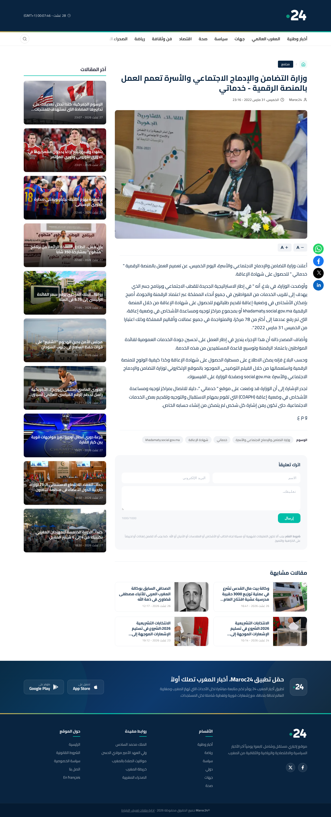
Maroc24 (295, 99)
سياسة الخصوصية (67, 761)
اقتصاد (185, 39)
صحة (203, 39)
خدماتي (222, 440)
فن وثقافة (162, 39)
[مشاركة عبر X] (318, 273)
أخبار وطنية (297, 39)
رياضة (139, 39)
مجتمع (285, 64)
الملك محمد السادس (131, 744)
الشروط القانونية (68, 753)
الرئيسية (74, 744)
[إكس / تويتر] (290, 767)
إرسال (289, 518)
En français (71, 777)
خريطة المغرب (136, 769)
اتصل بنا (74, 769)
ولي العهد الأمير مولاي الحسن (124, 753)
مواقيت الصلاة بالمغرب (129, 761)
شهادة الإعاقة (198, 440)
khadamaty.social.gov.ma (162, 440)
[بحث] (24, 38)
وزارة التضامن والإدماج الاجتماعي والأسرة (263, 440)
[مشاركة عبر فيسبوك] (318, 261)
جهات (240, 39)
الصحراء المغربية (112, 39)
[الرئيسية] (303, 64)
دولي (209, 769)
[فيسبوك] (302, 767)
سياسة (221, 39)
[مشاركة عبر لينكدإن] (318, 285)
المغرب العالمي (266, 39)
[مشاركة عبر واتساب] (318, 249)
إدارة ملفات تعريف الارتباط (138, 810)
